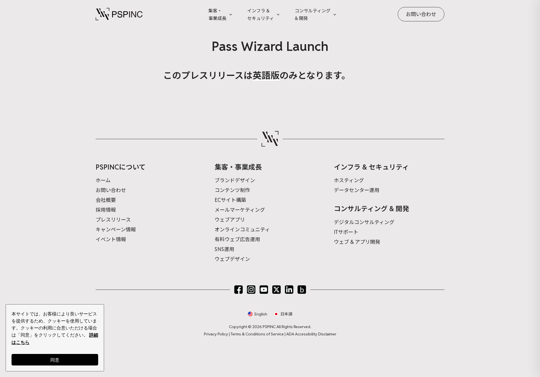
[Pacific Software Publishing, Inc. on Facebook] (238, 289)
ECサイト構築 (230, 200)
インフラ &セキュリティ (260, 14)
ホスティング (349, 180)
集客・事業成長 (217, 14)
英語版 (266, 75)
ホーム (103, 180)
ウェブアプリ (230, 219)
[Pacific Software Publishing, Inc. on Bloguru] (302, 289)
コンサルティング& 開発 (312, 14)
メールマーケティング (240, 210)
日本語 (286, 314)
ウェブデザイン (232, 259)
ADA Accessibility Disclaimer (311, 334)
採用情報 (106, 210)
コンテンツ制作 (232, 190)
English (261, 314)
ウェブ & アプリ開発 (357, 242)
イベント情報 (111, 239)
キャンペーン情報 (116, 229)
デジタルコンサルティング (364, 222)
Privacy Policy (216, 334)
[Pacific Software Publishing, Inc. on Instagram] (251, 289)
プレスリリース (113, 219)
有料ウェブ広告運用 (237, 239)
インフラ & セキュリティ (371, 167)
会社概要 (106, 200)
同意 (54, 359)
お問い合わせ (421, 14)
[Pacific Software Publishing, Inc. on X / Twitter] (276, 289)
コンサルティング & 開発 (371, 208)
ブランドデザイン (235, 180)
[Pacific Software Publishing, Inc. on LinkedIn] (289, 289)
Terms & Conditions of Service (257, 334)
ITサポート (346, 232)
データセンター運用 (356, 190)
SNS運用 (224, 249)
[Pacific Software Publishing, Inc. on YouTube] (264, 289)
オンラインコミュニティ (242, 229)
